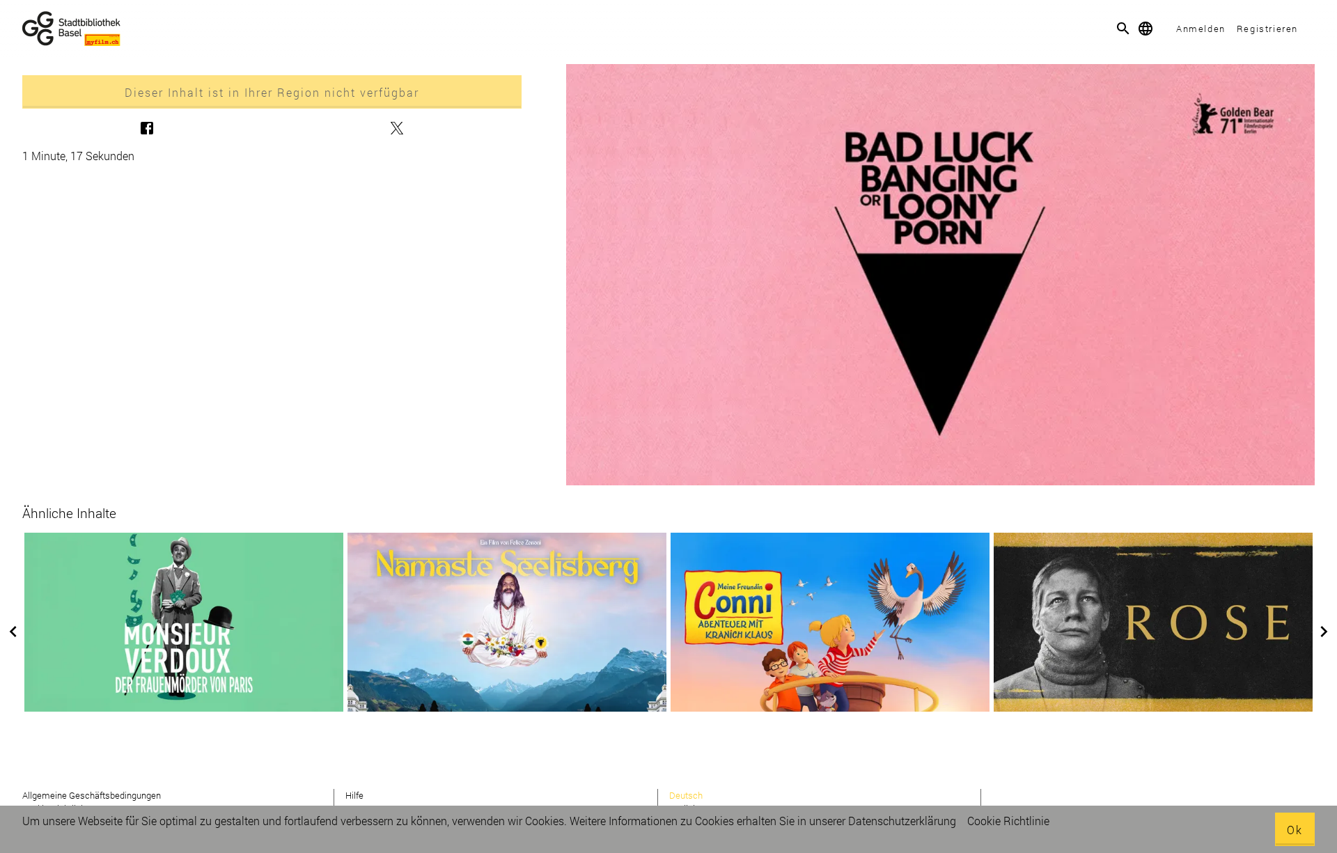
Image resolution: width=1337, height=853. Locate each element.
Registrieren (1267, 28)
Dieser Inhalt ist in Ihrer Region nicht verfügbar (272, 92)
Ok (1295, 829)
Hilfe (354, 795)
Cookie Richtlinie (1008, 820)
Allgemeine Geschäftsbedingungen (91, 795)
